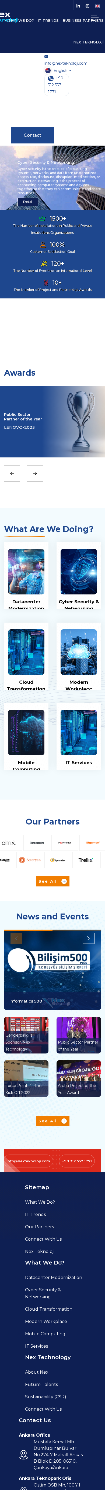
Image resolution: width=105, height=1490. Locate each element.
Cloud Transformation (48, 1309)
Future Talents (41, 1384)
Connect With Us (43, 1239)
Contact (32, 135)
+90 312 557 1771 (55, 85)
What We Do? (40, 1202)
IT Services (79, 762)
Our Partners (39, 1226)
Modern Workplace (46, 1321)
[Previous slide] (12, 473)
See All (48, 881)
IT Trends (35, 1214)
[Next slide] (35, 473)
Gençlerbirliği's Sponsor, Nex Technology (18, 1042)
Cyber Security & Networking (43, 1293)
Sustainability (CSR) (45, 1396)
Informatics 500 (25, 1001)
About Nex (36, 1372)
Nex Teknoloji (39, 1251)
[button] (94, 938)
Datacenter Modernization (53, 1277)
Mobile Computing (45, 1333)
